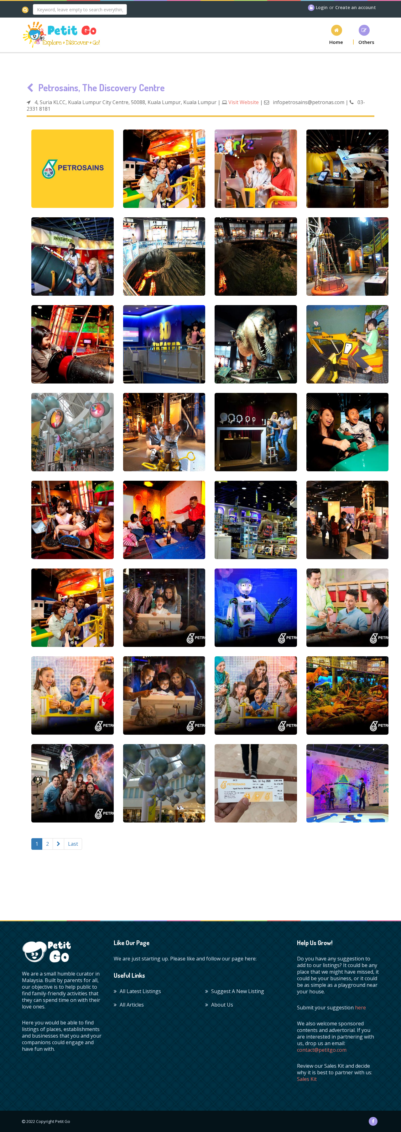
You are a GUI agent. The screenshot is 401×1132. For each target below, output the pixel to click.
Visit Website (243, 102)
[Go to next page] (58, 844)
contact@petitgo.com (321, 1049)
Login (322, 7)
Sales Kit (307, 1079)
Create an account (355, 7)
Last (73, 843)
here (360, 1007)
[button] (336, 35)
